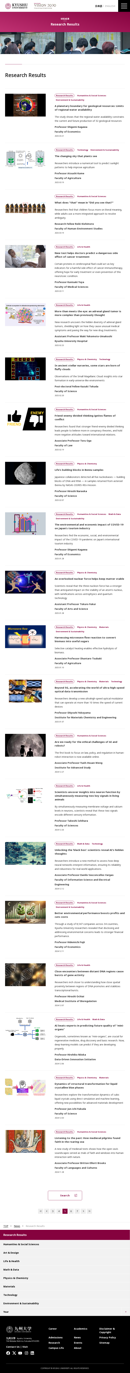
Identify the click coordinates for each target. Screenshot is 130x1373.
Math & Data (11, 1269)
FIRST (40, 1211)
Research (54, 1342)
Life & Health (11, 1261)
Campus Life (56, 1348)
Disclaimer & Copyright (107, 1330)
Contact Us (13, 1346)
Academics (80, 1328)
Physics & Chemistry (15, 1278)
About (77, 1348)
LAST (89, 1211)
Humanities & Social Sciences (21, 1244)
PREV (46, 1211)
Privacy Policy (107, 1337)
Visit (25, 1346)
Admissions (56, 1337)
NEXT (83, 1211)
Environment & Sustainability (21, 1303)
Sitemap (104, 1342)
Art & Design (11, 1252)
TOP (5, 1226)
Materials (9, 1286)
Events (78, 1342)
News (17, 1226)
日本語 (98, 6)
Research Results (15, 1235)
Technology (10, 1295)
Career (53, 1328)
